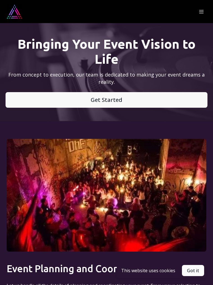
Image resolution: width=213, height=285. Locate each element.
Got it (193, 270)
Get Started (106, 100)
